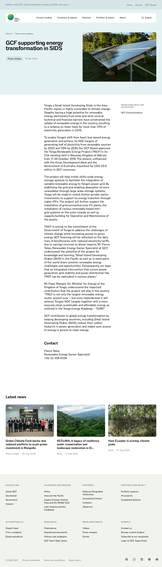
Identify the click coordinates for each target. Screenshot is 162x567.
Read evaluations (14, 536)
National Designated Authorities (93, 493)
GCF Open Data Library (55, 540)
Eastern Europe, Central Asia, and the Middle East (56, 501)
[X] (149, 559)
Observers (88, 506)
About (9, 33)
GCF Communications (132, 112)
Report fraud (12, 528)
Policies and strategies (55, 536)
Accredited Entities (92, 498)
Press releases (90, 532)
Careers (9, 504)
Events (138, 4)
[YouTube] (157, 559)
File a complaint (14, 532)
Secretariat (11, 495)
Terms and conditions (54, 560)
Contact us (126, 528)
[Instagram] (134, 559)
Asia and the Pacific (54, 495)
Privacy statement (31, 560)
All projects (126, 495)
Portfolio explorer (129, 491)
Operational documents (55, 532)
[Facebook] (126, 559)
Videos (86, 528)
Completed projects (130, 500)
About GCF (11, 491)
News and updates (24, 33)
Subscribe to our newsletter (135, 536)
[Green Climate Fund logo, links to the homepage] (16, 18)
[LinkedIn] (141, 559)
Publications (50, 528)
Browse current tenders (132, 532)
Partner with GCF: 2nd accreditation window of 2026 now (37, 4)
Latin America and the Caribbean (55, 508)
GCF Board (150, 4)
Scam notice (75, 560)
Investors (87, 502)
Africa (47, 491)
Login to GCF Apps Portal (134, 540)
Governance (12, 500)
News (129, 4)
